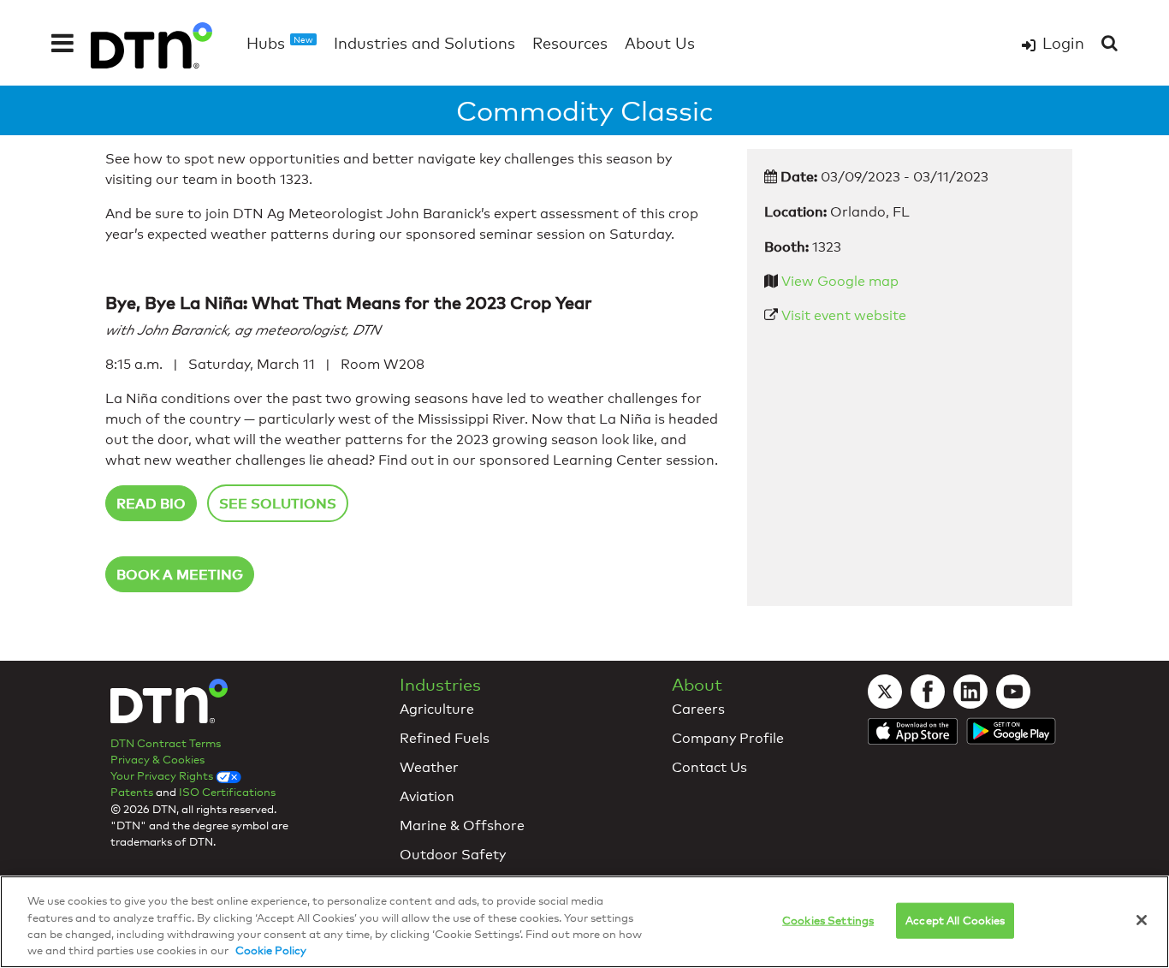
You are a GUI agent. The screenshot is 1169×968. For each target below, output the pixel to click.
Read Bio (151, 503)
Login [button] (1063, 42)
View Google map (840, 281)
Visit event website (843, 315)
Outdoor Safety (453, 854)
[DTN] (169, 704)
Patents (131, 792)
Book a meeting (179, 574)
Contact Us (709, 767)
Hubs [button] (279, 42)
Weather (429, 767)
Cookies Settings (828, 920)
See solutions (277, 503)
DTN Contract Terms (165, 743)
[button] (62, 43)
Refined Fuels (445, 738)
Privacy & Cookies (157, 759)
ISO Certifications (227, 792)
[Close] (1141, 920)
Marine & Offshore (462, 825)
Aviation (427, 796)
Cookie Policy (270, 950)
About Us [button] (660, 42)
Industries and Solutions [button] (424, 42)
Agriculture (437, 709)
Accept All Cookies (955, 920)
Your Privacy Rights (163, 775)
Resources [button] (570, 42)
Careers (698, 709)
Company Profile (728, 738)
